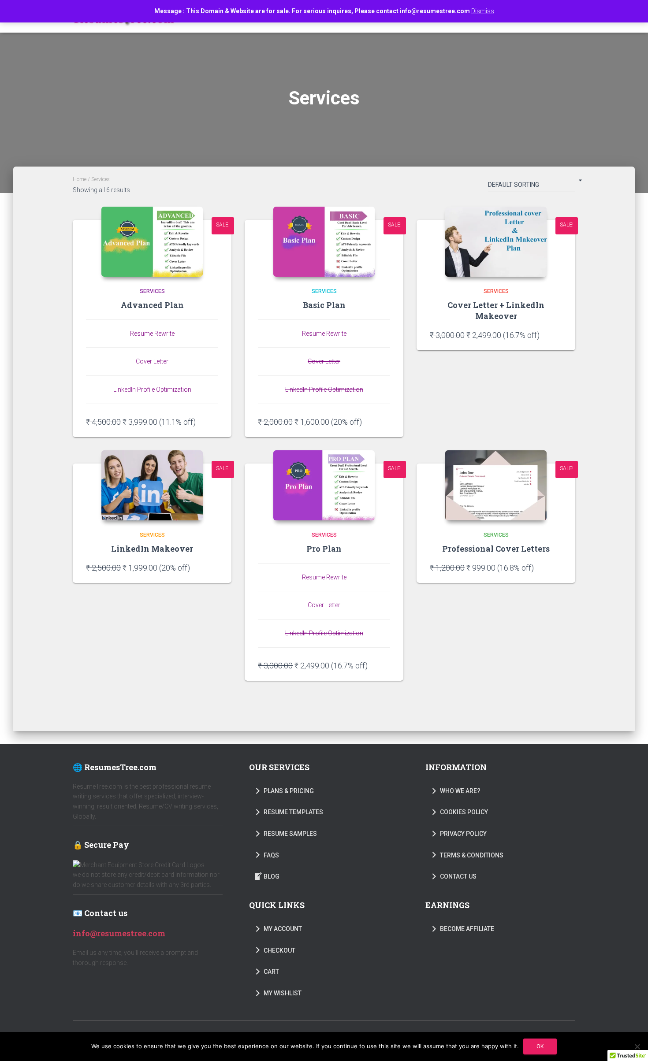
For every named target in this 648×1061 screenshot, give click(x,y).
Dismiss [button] (482, 11)
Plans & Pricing (289, 790)
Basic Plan (324, 305)
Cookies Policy (464, 812)
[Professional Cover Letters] (496, 485)
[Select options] (213, 421)
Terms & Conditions (471, 855)
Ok (540, 1046)
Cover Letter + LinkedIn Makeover (495, 310)
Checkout (279, 950)
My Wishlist (283, 993)
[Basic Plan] (324, 242)
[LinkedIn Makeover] (152, 485)
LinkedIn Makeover (152, 548)
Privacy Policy (463, 833)
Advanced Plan (152, 305)
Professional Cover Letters (496, 548)
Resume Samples (290, 833)
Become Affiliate (467, 928)
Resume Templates (293, 812)
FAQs (271, 855)
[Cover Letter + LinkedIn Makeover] (496, 242)
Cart (271, 971)
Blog (271, 876)
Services (152, 291)
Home (79, 179)
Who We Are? (460, 790)
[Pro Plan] (324, 485)
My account (283, 928)
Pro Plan (324, 548)
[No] (637, 1046)
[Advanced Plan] (152, 242)
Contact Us (458, 876)
